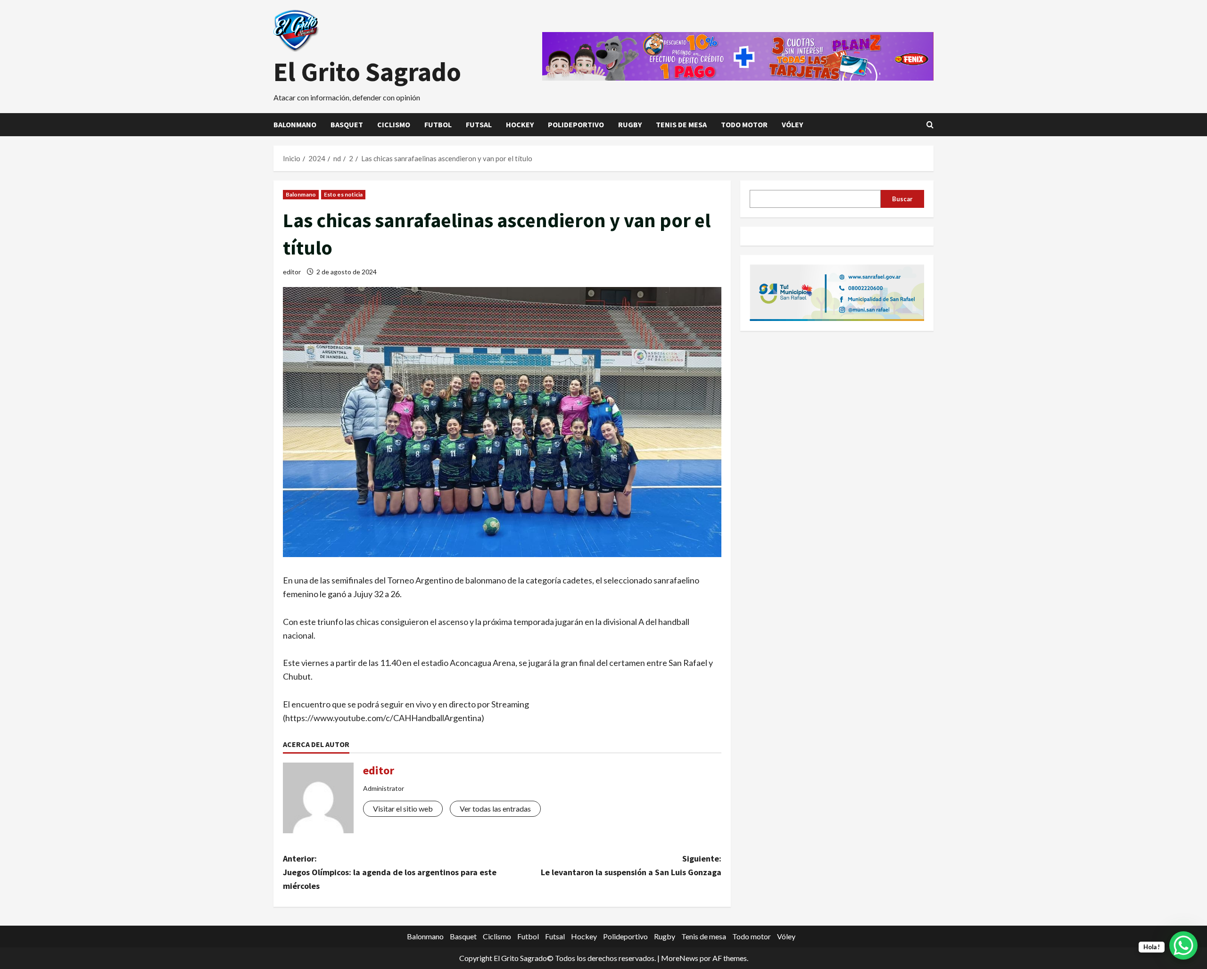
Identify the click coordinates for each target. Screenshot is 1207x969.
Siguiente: (631, 865)
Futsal (479, 124)
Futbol (438, 124)
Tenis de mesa (681, 124)
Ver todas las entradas (495, 808)
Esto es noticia (343, 194)
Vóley (792, 124)
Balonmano (294, 124)
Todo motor (744, 124)
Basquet (347, 124)
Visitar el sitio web (403, 808)
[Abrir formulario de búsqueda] (930, 124)
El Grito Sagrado (367, 71)
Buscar (902, 198)
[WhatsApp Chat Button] (1183, 945)
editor (292, 272)
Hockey (520, 124)
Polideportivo (576, 124)
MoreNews (679, 957)
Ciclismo (393, 124)
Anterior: (389, 872)
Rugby (630, 124)
